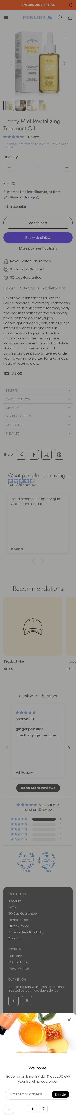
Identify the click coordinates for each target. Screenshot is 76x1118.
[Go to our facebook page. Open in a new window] (32, 1109)
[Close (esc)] (69, 1020)
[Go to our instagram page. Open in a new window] (43, 1109)
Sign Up (60, 1094)
